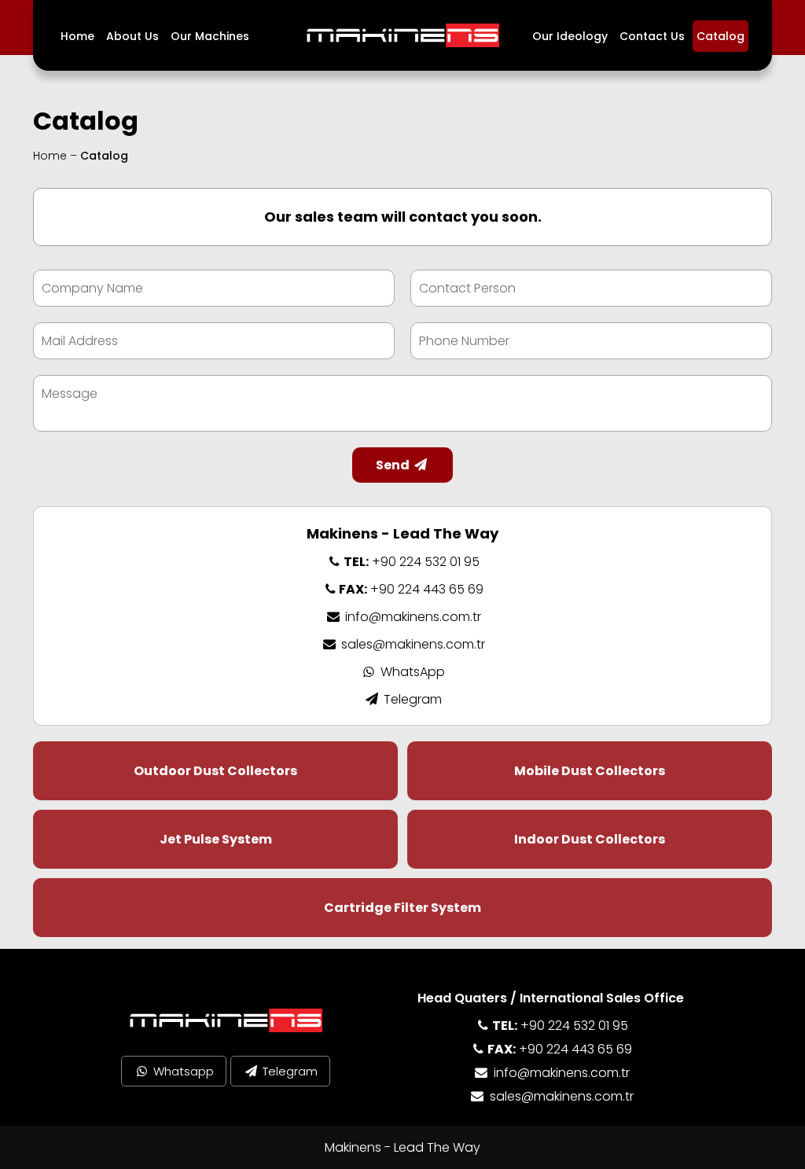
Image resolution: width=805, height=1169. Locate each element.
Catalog (720, 36)
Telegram (411, 699)
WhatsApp (411, 672)
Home (77, 36)
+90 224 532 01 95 (411, 562)
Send (394, 465)
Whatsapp (182, 1071)
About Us (132, 36)
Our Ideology (570, 36)
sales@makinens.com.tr (411, 644)
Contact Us (652, 36)
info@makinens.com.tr (411, 617)
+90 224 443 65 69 (411, 589)
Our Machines (210, 36)
